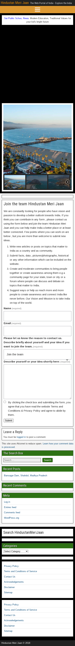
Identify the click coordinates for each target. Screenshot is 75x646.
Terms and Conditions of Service (20, 571)
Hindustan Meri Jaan (15, 3)
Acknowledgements (14, 582)
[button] (7, 139)
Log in (7, 502)
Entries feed (10, 507)
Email (12, 323)
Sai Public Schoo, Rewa (16, 18)
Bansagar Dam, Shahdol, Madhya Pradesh (25, 475)
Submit (8, 420)
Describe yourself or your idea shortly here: (37, 361)
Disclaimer (9, 587)
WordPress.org (11, 518)
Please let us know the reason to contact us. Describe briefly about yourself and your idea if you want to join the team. (36, 342)
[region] (37, 147)
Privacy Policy (11, 566)
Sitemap (8, 592)
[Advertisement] (37, 64)
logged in (21, 437)
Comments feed (12, 512)
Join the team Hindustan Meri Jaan (34, 203)
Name (12, 308)
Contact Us (9, 576)
